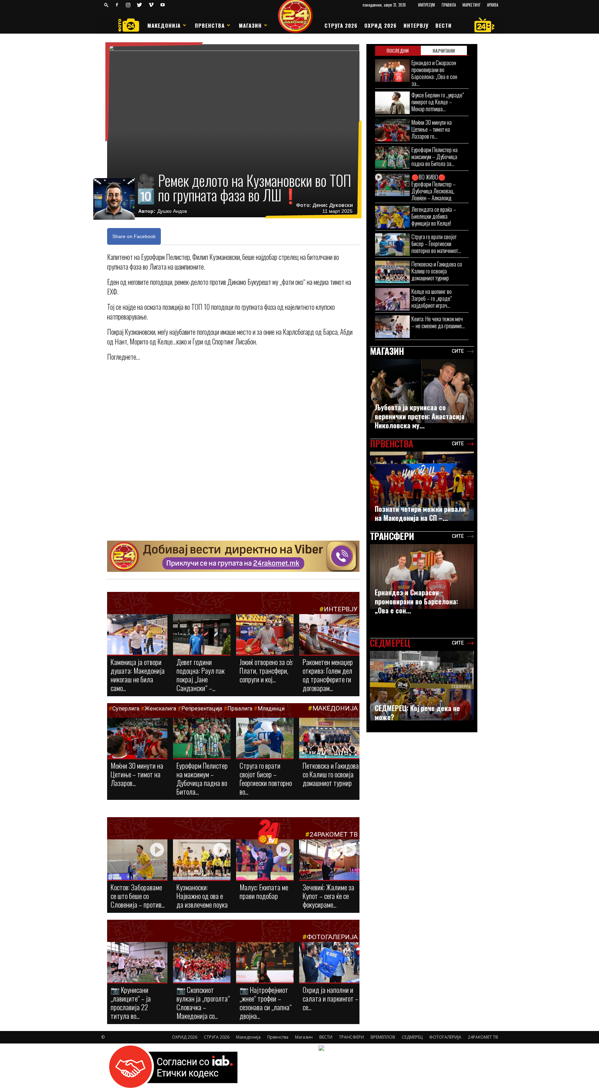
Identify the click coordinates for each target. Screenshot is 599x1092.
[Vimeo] (151, 5)
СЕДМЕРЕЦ (412, 1037)
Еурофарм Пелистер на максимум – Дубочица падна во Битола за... (434, 156)
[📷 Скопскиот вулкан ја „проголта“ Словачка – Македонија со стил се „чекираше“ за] (202, 963)
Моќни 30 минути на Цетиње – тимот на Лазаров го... (431, 129)
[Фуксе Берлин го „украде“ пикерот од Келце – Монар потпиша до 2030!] (392, 102)
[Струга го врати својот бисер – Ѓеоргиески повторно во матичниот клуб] (265, 738)
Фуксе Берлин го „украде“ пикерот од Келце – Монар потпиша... (437, 101)
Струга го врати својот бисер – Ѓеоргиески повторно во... (266, 778)
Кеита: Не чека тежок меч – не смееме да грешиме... (438, 322)
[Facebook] (117, 5)
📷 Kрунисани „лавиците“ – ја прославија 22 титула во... (131, 1002)
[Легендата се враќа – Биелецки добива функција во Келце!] (392, 217)
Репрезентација (201, 708)
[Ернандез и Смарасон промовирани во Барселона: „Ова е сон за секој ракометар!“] (392, 70)
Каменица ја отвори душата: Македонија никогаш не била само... (138, 674)
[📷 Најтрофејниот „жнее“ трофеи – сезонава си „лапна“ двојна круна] (265, 963)
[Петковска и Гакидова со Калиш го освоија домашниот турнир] (329, 740)
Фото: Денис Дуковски (324, 205)
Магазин (250, 25)
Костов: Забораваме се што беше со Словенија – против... (138, 896)
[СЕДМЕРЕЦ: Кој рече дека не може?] (422, 685)
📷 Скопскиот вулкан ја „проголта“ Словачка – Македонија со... (203, 1002)
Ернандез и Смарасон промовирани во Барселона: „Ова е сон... (416, 601)
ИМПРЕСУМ (426, 5)
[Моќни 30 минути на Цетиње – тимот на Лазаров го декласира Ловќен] (137, 738)
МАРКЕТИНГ (471, 5)
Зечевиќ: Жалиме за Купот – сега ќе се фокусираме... (328, 896)
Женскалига (161, 708)
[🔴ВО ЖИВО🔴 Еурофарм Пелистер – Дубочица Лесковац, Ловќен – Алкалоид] (392, 185)
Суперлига (125, 708)
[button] (106, 4)
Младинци (271, 708)
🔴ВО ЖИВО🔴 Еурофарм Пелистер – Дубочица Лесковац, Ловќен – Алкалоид (433, 187)
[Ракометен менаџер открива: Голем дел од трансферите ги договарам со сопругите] (329, 635)
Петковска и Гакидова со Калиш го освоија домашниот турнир (331, 774)
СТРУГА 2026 (340, 25)
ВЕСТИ (443, 25)
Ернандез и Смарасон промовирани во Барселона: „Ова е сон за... (434, 73)
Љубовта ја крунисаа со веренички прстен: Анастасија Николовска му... (420, 416)
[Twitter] (139, 5)
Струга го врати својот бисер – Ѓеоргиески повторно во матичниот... (436, 243)
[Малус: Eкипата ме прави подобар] (265, 860)
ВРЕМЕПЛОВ (383, 1037)
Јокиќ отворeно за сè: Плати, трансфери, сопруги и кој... (266, 670)
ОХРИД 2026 (380, 25)
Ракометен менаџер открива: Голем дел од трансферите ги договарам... (328, 674)
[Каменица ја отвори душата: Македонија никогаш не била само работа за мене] (137, 635)
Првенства (210, 25)
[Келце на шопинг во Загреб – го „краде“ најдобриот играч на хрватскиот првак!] (392, 299)
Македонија (164, 25)
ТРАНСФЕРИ (351, 1037)
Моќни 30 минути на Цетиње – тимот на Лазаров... (137, 774)
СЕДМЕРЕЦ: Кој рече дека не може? (417, 712)
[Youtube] (162, 5)
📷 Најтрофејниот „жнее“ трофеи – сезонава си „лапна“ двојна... (266, 1002)
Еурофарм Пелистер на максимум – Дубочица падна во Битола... (202, 778)
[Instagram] (128, 5)
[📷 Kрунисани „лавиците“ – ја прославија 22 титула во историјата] (137, 963)
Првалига (239, 708)
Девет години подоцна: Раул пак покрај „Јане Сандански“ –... (200, 674)
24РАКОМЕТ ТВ (334, 834)
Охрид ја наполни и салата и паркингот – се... (330, 998)
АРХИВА (492, 5)
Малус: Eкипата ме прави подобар (264, 891)
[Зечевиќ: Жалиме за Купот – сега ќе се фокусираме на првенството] (329, 860)
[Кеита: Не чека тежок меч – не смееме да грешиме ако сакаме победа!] (392, 326)
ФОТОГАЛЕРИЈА (332, 937)
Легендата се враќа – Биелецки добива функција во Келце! (433, 216)
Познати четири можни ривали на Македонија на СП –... (420, 513)
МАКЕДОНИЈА (335, 708)
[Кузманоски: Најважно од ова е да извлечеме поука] (202, 860)
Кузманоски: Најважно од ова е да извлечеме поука (202, 896)
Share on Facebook (134, 236)
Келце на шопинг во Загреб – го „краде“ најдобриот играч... (431, 298)
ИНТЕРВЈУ (415, 25)
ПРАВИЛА (449, 5)
